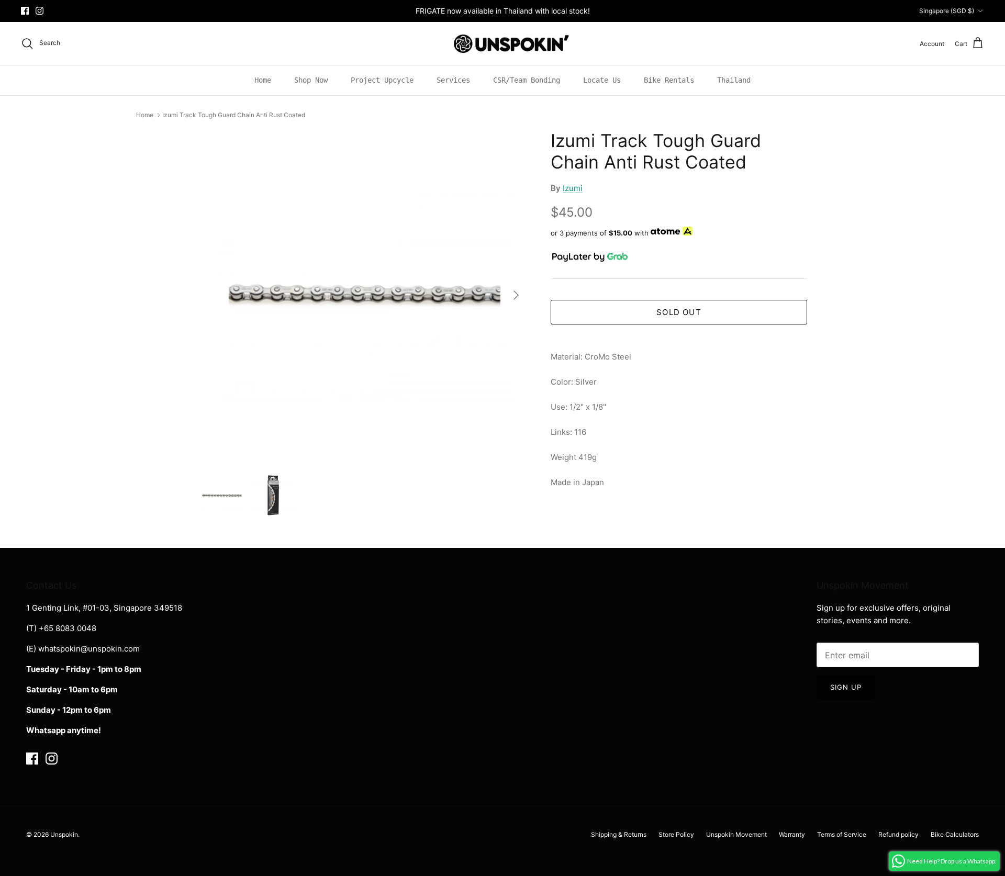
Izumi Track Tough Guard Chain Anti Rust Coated (233, 115)
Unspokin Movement (736, 834)
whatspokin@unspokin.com (89, 649)
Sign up (846, 687)
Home (262, 80)
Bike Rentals (669, 80)
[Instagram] (39, 11)
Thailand (734, 80)
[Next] (516, 295)
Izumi (573, 188)
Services (453, 80)
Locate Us (602, 80)
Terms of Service (841, 834)
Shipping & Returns (618, 834)
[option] (363, 295)
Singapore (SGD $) (946, 11)
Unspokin (64, 834)
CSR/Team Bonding (526, 80)
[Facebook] (25, 11)
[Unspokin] (503, 43)
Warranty (792, 834)
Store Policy (676, 834)
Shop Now (311, 80)
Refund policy (898, 834)
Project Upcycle (382, 80)
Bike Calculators (955, 834)
